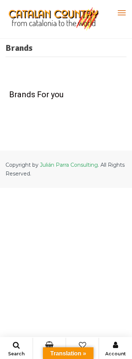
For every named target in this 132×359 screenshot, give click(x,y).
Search (16, 353)
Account (115, 353)
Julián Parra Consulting (69, 165)
